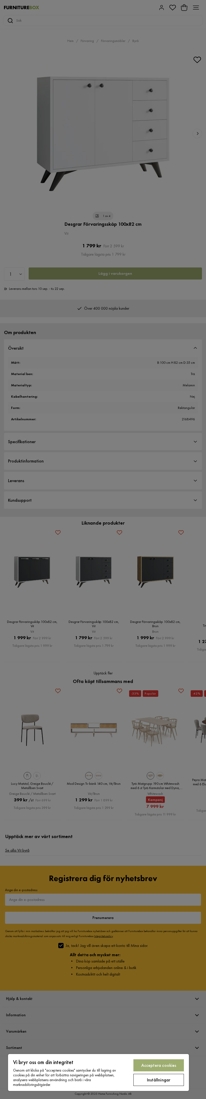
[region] (98, 1072)
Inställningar (158, 1080)
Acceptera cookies (158, 1065)
